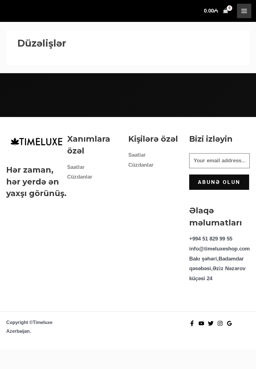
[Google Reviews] (229, 323)
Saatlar (76, 167)
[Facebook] (192, 323)
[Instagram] (220, 323)
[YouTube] (201, 323)
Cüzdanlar (79, 177)
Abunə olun (219, 182)
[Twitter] (211, 323)
